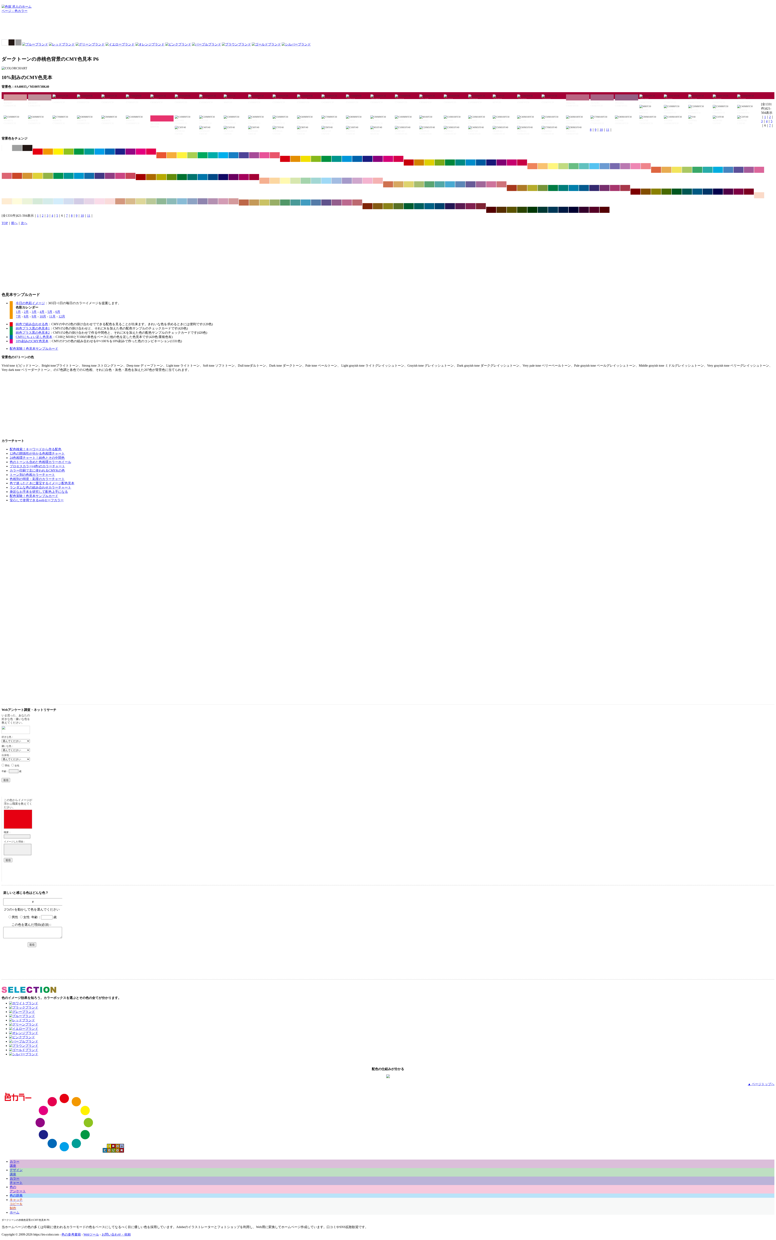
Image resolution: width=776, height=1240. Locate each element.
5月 (49, 311)
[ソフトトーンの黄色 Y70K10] (677, 170)
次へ (24, 223)
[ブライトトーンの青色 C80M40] (233, 155)
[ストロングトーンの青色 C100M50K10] (357, 159)
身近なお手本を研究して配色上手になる (39, 491)
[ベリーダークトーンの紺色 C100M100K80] (574, 210)
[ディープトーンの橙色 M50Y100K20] (419, 162)
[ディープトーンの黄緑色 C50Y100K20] (440, 162)
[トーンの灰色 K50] (17, 148)
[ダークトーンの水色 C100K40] (203, 177)
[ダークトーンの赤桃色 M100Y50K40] (254, 177)
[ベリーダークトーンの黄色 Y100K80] (512, 210)
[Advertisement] (388, 27)
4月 (42, 311)
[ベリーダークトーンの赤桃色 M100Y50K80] (604, 210)
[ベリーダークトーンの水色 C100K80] (553, 210)
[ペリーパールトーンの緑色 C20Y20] (38, 201)
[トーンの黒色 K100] (27, 148)
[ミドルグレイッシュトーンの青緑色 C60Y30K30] (295, 202)
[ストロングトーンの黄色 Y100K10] (306, 159)
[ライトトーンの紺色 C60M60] (615, 166)
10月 (43, 316)
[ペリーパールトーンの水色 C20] (58, 201)
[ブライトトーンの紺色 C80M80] (244, 155)
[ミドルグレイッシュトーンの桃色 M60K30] (347, 202)
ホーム (14, 1212)
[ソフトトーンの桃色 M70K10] (759, 170)
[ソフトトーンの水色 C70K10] (718, 170)
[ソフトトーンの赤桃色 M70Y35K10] (7, 176)
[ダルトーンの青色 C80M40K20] (89, 176)
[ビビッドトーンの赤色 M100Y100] (38, 152)
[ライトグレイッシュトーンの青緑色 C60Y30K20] (440, 184)
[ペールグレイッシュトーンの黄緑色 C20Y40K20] (151, 201)
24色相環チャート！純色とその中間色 (37, 457)
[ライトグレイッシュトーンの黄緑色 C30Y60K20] (419, 184)
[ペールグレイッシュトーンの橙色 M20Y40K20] (130, 201)
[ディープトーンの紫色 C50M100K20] (501, 162)
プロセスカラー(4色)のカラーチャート (37, 466)
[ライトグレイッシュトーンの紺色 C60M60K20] (471, 184)
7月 (18, 316)
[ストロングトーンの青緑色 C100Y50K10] (337, 159)
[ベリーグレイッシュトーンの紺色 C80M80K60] (450, 206)
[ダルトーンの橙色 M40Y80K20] (27, 176)
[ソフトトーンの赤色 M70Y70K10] (656, 170)
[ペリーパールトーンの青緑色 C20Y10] (48, 201)
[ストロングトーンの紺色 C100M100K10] (367, 159)
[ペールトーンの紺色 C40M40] (347, 181)
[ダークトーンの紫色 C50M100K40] (233, 177)
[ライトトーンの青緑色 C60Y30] (584, 166)
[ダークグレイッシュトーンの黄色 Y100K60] (656, 192)
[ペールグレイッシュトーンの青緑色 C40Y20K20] (172, 201)
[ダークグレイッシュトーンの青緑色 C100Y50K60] (687, 192)
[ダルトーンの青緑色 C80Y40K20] (69, 176)
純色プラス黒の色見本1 (33, 328)
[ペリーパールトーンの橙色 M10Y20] (7, 201)
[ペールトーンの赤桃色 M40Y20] (378, 181)
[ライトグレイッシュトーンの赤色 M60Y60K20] (388, 184)
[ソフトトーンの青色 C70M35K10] (728, 170)
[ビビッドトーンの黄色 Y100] (58, 152)
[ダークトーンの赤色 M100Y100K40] (141, 177)
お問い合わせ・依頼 (116, 1234)
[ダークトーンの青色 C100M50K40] (213, 177)
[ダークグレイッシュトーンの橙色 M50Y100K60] (646, 192)
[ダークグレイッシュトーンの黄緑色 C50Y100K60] (666, 192)
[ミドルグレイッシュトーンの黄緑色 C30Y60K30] (275, 202)
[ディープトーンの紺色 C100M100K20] (491, 162)
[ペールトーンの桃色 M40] (367, 181)
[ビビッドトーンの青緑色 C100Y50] (89, 152)
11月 (52, 316)
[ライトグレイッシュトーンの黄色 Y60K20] (409, 184)
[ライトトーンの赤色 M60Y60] (532, 166)
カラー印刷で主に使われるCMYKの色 (37, 470)
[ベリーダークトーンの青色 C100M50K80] (563, 210)
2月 (26, 311)
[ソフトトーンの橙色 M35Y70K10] (666, 170)
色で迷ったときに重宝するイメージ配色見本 (42, 483)
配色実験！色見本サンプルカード (34, 348)
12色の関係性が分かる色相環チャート (37, 453)
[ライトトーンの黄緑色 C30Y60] (563, 166)
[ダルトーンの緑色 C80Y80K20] (58, 176)
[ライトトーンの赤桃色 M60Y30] (646, 166)
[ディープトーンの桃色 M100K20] (512, 162)
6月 (57, 311)
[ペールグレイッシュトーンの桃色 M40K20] (223, 201)
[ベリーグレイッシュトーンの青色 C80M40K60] (440, 206)
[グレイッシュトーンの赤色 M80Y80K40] (512, 188)
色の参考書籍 (71, 1234)
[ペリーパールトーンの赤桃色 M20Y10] (110, 201)
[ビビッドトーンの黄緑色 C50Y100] (69, 152)
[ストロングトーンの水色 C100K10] (347, 159)
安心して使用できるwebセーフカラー (37, 500)
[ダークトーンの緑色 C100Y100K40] (182, 177)
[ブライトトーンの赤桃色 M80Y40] (275, 155)
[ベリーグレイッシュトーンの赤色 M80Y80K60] (367, 206)
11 (607, 129)
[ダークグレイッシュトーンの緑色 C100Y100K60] (677, 192)
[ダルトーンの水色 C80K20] (79, 176)
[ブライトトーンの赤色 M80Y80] (161, 155)
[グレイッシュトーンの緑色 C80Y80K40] (553, 188)
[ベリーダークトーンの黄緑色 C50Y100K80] (522, 210)
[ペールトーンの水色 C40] (326, 181)
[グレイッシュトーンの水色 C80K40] (574, 188)
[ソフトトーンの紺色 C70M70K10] (738, 170)
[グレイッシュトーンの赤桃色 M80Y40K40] (625, 188)
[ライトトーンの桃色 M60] (635, 166)
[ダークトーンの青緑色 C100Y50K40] (192, 177)
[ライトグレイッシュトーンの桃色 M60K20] (491, 184)
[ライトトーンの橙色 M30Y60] (543, 166)
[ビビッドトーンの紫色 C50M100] (130, 152)
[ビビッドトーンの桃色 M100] (141, 152)
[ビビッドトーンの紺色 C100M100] (120, 152)
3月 (34, 311)
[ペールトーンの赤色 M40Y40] (264, 181)
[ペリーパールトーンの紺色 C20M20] (79, 201)
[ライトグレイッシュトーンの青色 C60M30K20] (460, 184)
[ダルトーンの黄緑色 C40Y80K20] (48, 176)
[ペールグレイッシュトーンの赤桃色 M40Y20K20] (233, 201)
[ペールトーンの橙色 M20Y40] (275, 181)
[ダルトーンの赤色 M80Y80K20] (17, 176)
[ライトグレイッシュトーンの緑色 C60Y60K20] (429, 184)
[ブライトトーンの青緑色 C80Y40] (213, 155)
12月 (62, 316)
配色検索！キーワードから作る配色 (35, 449)
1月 (18, 311)
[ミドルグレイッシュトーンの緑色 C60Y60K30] (285, 202)
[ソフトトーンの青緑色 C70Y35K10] (708, 170)
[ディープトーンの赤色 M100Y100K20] (409, 162)
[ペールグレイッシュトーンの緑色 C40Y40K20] (161, 201)
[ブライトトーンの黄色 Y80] (182, 155)
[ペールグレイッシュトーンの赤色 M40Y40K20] (120, 201)
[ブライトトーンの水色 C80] (223, 155)
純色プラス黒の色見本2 (33, 332)
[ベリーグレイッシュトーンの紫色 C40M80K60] (460, 206)
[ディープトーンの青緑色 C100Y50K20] (460, 162)
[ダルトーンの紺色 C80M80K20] (99, 176)
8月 (26, 316)
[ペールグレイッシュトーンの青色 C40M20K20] (192, 201)
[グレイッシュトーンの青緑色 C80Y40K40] (563, 188)
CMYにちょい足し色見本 (34, 337)
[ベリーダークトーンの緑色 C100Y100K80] (532, 210)
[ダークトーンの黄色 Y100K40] (161, 177)
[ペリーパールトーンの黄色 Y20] (17, 201)
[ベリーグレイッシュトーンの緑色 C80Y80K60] (409, 206)
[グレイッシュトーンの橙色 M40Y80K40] (522, 188)
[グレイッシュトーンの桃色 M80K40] (615, 188)
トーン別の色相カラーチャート (32, 474)
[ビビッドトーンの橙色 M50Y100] (48, 152)
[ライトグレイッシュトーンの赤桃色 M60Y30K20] (501, 184)
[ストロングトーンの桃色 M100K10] (388, 159)
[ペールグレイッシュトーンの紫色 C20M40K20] (213, 201)
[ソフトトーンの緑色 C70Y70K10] (697, 170)
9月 (34, 316)
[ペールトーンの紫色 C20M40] (357, 181)
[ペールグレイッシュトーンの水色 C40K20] (182, 201)
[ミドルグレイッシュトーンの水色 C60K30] (306, 202)
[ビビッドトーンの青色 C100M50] (110, 152)
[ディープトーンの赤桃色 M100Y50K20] (522, 162)
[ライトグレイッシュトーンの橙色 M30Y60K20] (398, 184)
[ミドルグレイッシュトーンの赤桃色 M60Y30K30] (357, 202)
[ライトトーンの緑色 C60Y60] (574, 166)
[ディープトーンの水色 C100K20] (471, 162)
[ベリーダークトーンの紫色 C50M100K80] (584, 210)
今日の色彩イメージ (30, 303)
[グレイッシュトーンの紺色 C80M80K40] (594, 188)
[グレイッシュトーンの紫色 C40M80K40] (604, 188)
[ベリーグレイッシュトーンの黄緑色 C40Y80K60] (398, 206)
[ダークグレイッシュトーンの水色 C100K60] (697, 192)
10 (601, 129)
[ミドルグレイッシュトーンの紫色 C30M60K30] (337, 202)
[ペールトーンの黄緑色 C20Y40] (295, 181)
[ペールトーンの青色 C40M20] (337, 181)
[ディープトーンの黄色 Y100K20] (429, 162)
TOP (5, 223)
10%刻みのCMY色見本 (32, 341)
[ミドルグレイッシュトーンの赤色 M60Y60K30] (244, 202)
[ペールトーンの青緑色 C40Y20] (316, 181)
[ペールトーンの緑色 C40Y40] (306, 181)
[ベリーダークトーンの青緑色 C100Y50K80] (543, 210)
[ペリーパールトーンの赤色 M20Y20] (759, 195)
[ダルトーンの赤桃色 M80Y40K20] (130, 176)
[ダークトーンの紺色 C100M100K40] (223, 177)
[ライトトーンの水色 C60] (594, 166)
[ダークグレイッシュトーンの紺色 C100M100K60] (718, 192)
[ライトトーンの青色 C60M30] (604, 166)
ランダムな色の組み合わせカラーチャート (40, 487)
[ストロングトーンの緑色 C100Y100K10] (326, 159)
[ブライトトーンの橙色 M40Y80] (172, 155)
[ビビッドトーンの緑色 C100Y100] (79, 152)
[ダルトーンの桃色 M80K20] (120, 176)
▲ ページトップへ (761, 1084)
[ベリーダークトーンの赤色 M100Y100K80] (491, 210)
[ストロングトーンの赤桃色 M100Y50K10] (398, 159)
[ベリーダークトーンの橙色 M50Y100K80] (501, 210)
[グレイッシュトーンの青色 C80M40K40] (584, 188)
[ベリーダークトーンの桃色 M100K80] (594, 210)
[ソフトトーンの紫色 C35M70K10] (749, 170)
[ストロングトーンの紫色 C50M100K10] (378, 159)
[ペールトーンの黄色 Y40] (285, 181)
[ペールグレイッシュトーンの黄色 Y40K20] (141, 201)
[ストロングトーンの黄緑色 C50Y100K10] (316, 159)
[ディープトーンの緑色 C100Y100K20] (450, 162)
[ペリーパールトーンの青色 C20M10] (69, 201)
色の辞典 (16, 1195)
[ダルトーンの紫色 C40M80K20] (110, 176)
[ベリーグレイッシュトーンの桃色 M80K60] (471, 206)
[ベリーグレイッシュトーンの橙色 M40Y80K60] (378, 206)
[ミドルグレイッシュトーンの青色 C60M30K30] (316, 202)
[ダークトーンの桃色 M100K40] (244, 177)
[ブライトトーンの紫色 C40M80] (254, 155)
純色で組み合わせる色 (32, 324)
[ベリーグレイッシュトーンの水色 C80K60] (429, 206)
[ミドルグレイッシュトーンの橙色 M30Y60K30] (254, 202)
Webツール (91, 1234)
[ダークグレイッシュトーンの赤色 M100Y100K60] (635, 192)
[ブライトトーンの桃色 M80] (264, 155)
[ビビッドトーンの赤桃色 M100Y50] (151, 152)
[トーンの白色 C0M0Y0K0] (7, 148)
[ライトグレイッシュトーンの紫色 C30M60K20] (481, 184)
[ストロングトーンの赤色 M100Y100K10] (285, 159)
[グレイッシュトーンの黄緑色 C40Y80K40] (543, 188)
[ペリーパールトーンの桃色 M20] (99, 201)
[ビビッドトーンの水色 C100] (99, 152)
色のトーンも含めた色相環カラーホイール (40, 462)
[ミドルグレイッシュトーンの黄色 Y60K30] (264, 202)
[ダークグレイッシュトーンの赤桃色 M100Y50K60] (749, 192)
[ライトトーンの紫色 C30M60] (625, 166)
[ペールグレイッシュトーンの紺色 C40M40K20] (203, 201)
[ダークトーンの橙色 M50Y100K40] (151, 177)
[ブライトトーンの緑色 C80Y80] (203, 155)
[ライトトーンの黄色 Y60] (553, 166)
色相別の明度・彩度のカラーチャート (37, 479)
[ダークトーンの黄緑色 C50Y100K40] (172, 177)
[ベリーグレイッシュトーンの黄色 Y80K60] (388, 206)
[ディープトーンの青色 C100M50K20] (481, 162)
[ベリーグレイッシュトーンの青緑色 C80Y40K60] (419, 206)
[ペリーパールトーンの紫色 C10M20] (89, 201)
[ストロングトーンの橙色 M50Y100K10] (295, 159)
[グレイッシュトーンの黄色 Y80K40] (532, 188)
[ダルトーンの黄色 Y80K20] (38, 176)
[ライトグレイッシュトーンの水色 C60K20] (450, 184)
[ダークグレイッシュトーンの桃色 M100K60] (738, 192)
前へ (14, 223)
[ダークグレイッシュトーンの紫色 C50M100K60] (728, 192)
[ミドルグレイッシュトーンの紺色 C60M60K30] (326, 202)
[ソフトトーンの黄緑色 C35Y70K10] (687, 170)
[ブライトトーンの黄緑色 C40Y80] (192, 155)
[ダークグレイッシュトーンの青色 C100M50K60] (708, 192)
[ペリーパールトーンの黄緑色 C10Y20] (27, 201)
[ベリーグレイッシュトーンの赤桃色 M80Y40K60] (481, 206)
